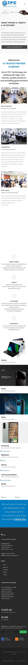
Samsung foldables (9, 467)
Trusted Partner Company (8, 575)
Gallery (5, 565)
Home (4, 557)
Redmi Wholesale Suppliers (8, 478)
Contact (5, 567)
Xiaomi (4, 360)
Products (5, 562)
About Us (5, 560)
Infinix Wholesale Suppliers (8, 391)
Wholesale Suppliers (10, 362)
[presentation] (1, 12)
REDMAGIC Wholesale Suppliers (10, 449)
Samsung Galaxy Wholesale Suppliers (11, 429)
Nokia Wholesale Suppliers (8, 419)
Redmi (3, 477)
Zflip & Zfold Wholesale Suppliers (10, 469)
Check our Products (14, 47)
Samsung (5, 427)
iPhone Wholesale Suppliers (8, 459)
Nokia (3, 417)
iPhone (4, 457)
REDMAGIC (5, 448)
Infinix (3, 389)
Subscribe (23, 624)
